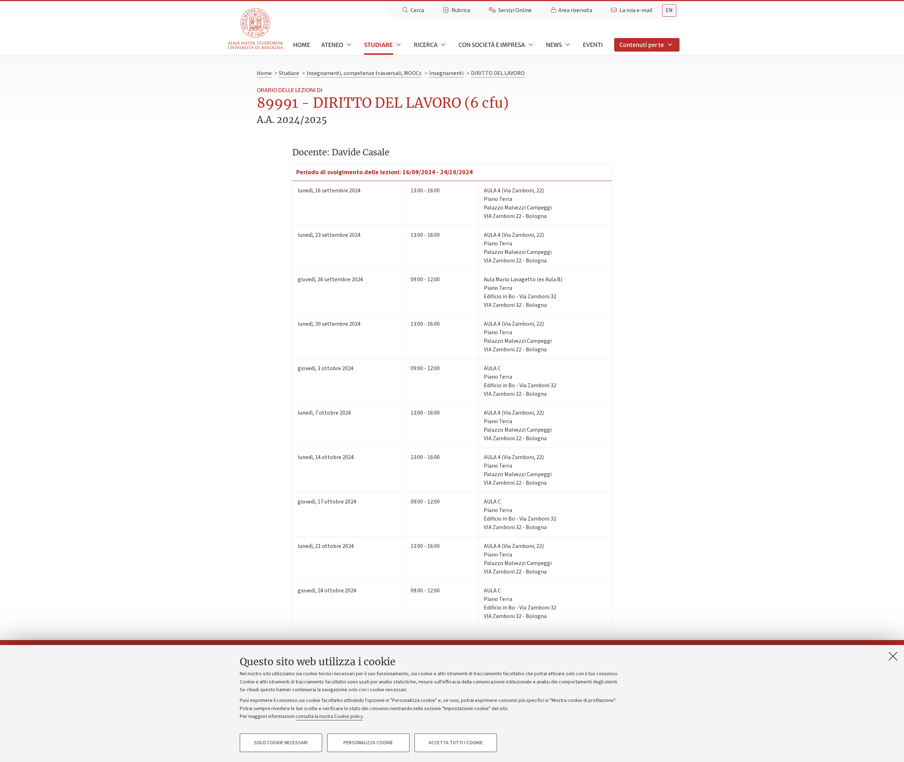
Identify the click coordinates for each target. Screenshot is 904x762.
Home (301, 44)
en (669, 10)
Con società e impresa (492, 44)
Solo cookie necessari (281, 742)
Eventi (593, 44)
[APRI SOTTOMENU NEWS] (567, 45)
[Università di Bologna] (256, 29)
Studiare (378, 44)
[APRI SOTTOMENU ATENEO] (348, 45)
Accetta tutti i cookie (456, 742)
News (554, 44)
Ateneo (332, 44)
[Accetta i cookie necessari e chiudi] (893, 656)
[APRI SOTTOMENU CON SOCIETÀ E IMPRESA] (530, 45)
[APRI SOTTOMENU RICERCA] (443, 45)
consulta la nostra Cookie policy (329, 716)
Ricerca (426, 44)
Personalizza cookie (368, 742)
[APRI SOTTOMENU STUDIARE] (398, 45)
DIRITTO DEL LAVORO (498, 73)
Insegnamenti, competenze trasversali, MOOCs (364, 73)
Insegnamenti (446, 73)
